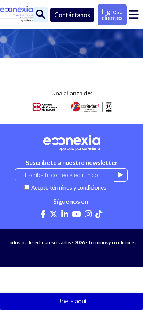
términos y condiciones (78, 187)
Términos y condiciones (112, 242)
